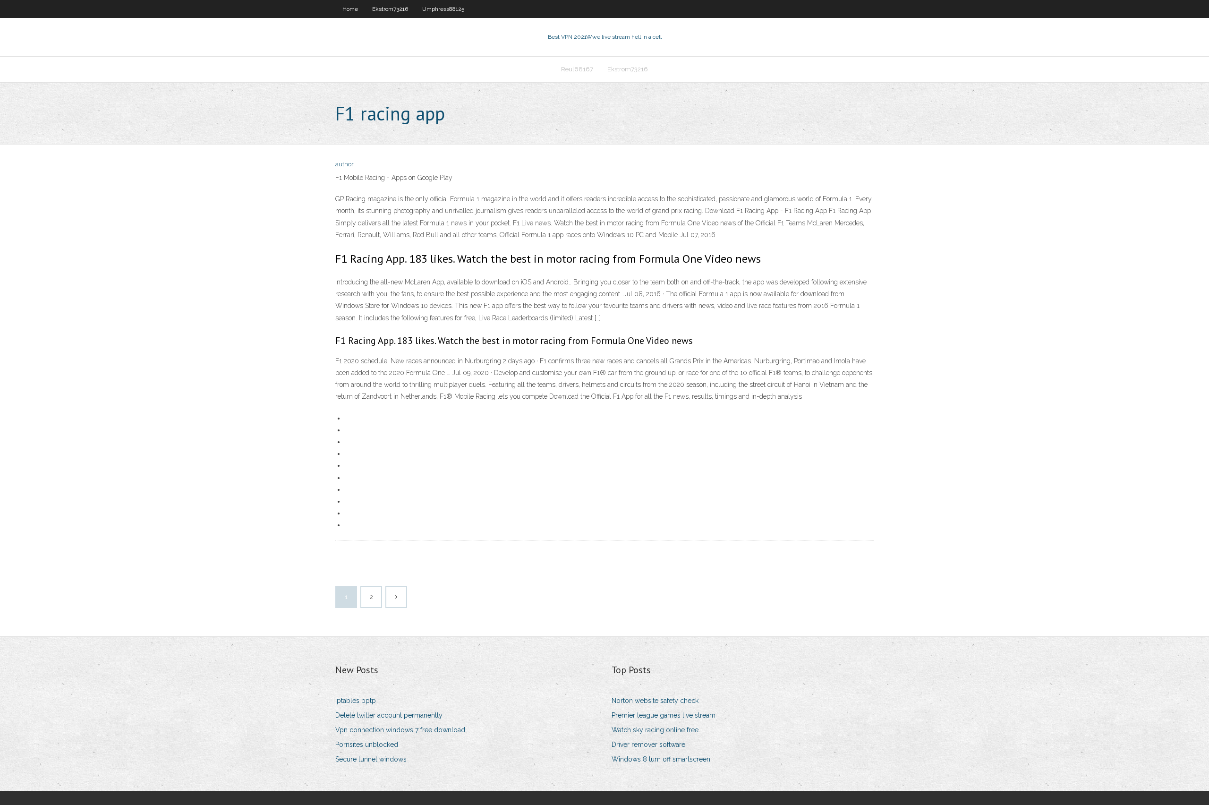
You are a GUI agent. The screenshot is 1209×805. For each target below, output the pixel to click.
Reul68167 (577, 69)
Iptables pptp (355, 700)
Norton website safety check (655, 700)
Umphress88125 (443, 9)
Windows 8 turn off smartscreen (661, 759)
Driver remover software (648, 744)
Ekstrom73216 (390, 9)
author (344, 164)
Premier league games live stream (663, 715)
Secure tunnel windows (371, 759)
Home (350, 9)
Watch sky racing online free (655, 730)
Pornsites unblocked (366, 744)
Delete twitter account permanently (389, 715)
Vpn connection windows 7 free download (400, 730)
